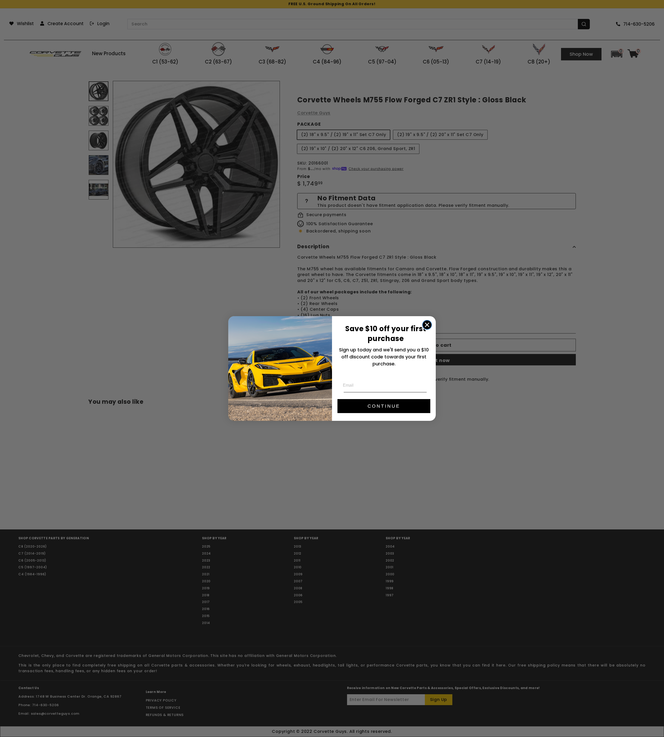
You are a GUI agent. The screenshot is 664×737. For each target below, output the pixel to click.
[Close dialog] (427, 324)
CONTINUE (384, 406)
